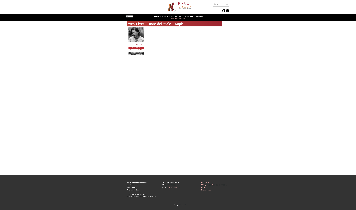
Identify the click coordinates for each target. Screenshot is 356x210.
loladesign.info (182, 205)
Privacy (203, 187)
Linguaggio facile (165, 7)
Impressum (205, 182)
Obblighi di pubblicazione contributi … (214, 185)
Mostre (190, 7)
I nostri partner (206, 190)
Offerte (202, 7)
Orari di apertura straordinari (178, 18)
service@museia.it (173, 187)
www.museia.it (171, 185)
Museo (180, 7)
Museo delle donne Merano (140, 7)
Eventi (214, 7)
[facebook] (223, 10)
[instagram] (227, 10)
